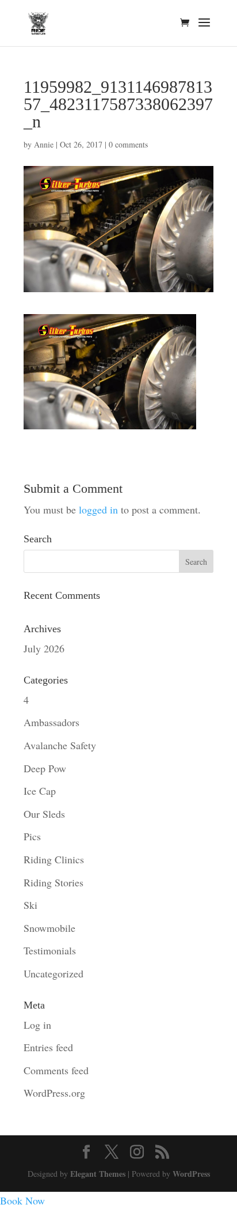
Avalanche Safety (60, 745)
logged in (98, 509)
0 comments (128, 144)
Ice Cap (40, 791)
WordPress (191, 1174)
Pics (32, 836)
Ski (30, 905)
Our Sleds (44, 814)
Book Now (22, 1200)
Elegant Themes (97, 1174)
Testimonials (50, 950)
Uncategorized (53, 973)
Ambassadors (51, 722)
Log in (37, 1025)
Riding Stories (53, 882)
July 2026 (44, 648)
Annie (43, 144)
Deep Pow (45, 768)
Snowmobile (49, 928)
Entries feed (48, 1047)
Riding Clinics (54, 859)
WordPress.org (54, 1093)
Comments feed (56, 1070)
